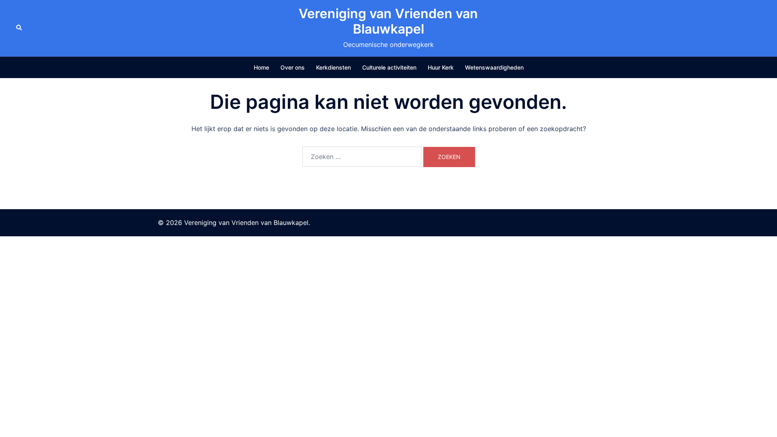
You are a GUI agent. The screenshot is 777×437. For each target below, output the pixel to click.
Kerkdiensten (333, 67)
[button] (19, 28)
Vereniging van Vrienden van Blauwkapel (388, 21)
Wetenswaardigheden (494, 67)
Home (261, 67)
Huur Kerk (441, 67)
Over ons (292, 67)
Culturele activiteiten (389, 67)
